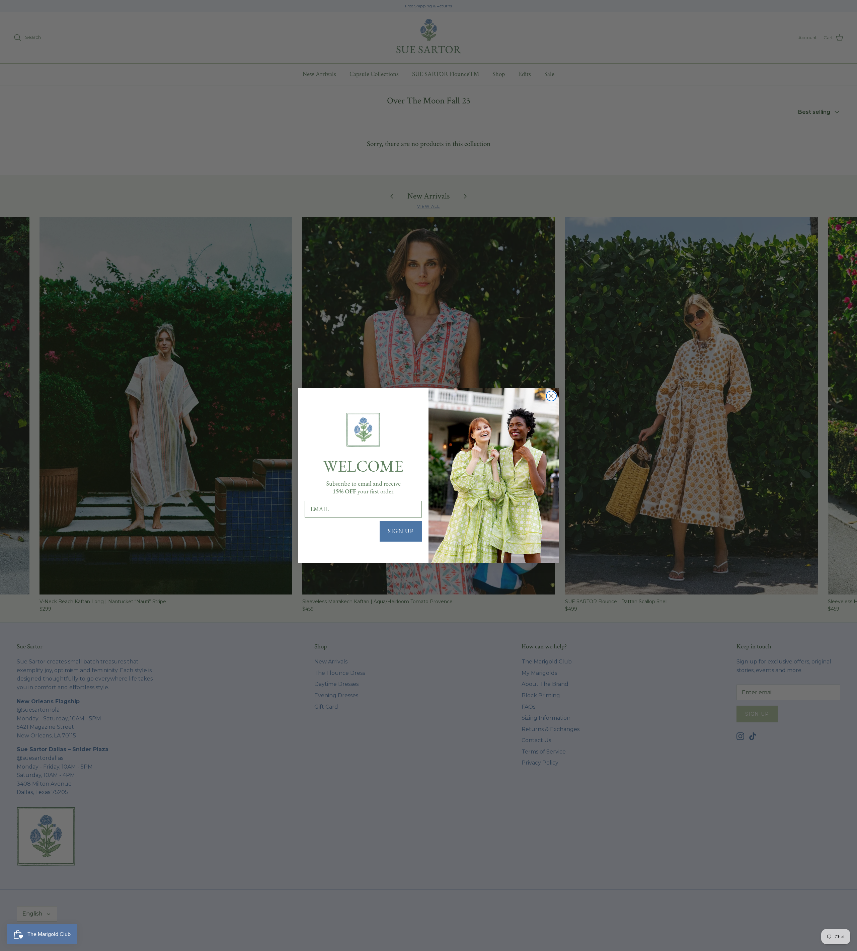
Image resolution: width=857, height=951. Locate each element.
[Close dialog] (551, 396)
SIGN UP (401, 531)
